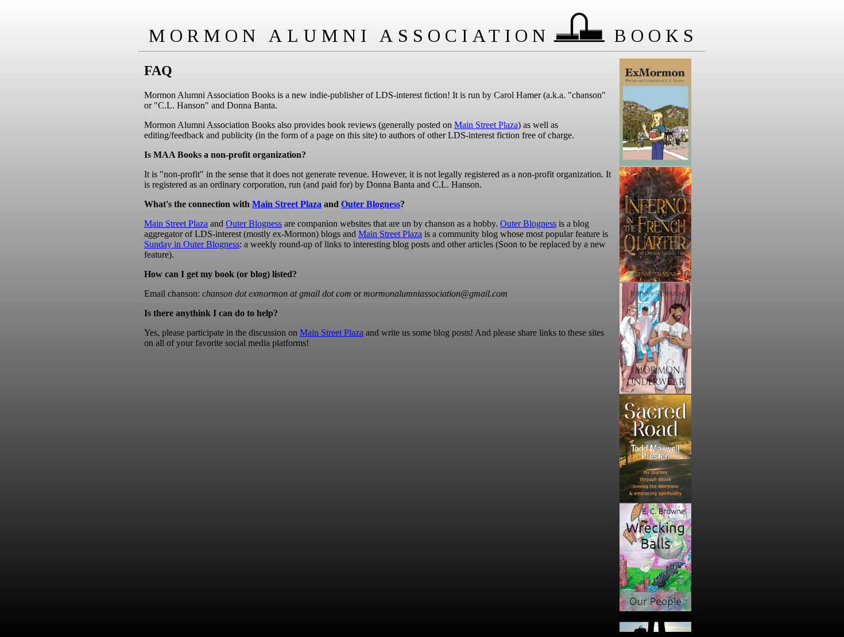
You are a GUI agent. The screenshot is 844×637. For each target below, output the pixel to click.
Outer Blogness (370, 204)
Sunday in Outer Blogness (191, 244)
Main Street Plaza (486, 125)
